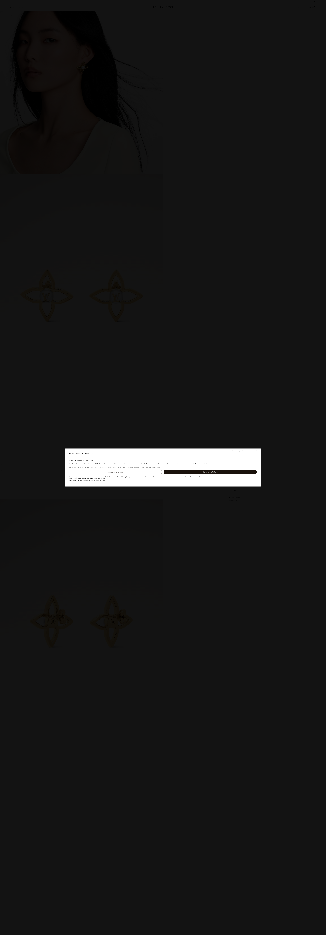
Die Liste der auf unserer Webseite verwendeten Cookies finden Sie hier (87, 478)
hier (105, 480)
